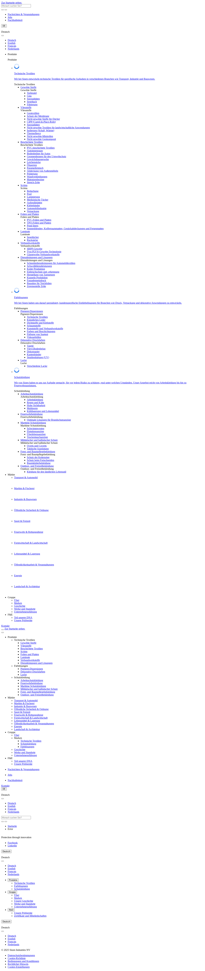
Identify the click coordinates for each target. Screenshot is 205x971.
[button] (19, 967)
